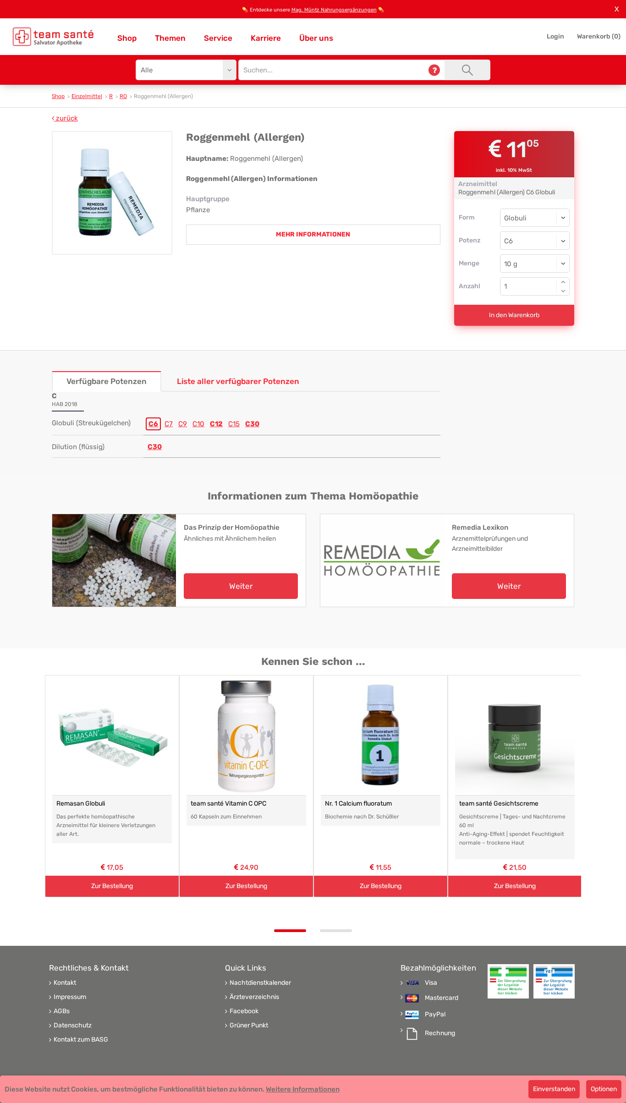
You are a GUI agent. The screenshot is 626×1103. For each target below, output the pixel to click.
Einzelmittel (86, 96)
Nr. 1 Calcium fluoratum (358, 803)
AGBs (62, 1011)
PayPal (435, 1014)
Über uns (316, 38)
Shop (127, 38)
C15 (234, 424)
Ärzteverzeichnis (254, 997)
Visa (431, 983)
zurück (66, 118)
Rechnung (440, 1033)
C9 (182, 424)
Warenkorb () (599, 36)
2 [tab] (336, 930)
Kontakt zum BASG (81, 1040)
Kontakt (65, 983)
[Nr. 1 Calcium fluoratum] (380, 735)
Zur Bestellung (112, 886)
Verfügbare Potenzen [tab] (106, 381)
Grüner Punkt (249, 1025)
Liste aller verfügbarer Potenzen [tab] (238, 381)
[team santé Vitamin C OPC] (246, 735)
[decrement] (563, 291)
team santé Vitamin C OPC (228, 803)
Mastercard (441, 998)
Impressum (70, 997)
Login (555, 36)
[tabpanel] (112, 786)
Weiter (241, 586)
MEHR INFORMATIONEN (313, 234)
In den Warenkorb (514, 315)
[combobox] (535, 240)
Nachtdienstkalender (260, 983)
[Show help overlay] (434, 70)
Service (218, 38)
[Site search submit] (467, 70)
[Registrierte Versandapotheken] (508, 981)
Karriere (266, 38)
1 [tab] (290, 930)
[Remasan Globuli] (112, 735)
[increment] (563, 281)
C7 (169, 424)
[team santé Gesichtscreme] (515, 735)
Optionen (604, 1089)
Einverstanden (554, 1089)
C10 (198, 424)
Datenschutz (73, 1025)
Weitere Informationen (303, 1089)
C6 (153, 424)
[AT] (53, 36)
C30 (252, 424)
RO (123, 96)
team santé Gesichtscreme (498, 803)
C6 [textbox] (508, 241)
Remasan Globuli (80, 803)
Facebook (244, 1011)
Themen (170, 38)
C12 (216, 424)
